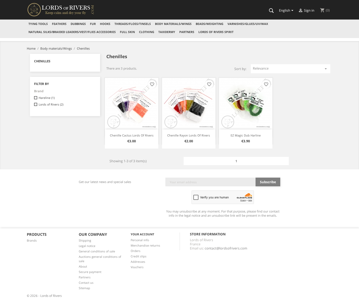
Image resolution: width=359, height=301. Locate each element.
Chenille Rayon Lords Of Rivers (188, 135)
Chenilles (42, 61)
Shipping (85, 240)
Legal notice (87, 246)
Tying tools (38, 24)
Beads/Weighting (209, 24)
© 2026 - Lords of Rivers (44, 296)
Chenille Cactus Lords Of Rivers (132, 135)
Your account (142, 234)
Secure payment (90, 272)
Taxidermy (166, 32)
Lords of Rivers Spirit (216, 32)
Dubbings (78, 24)
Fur (93, 24)
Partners (186, 32)
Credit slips (138, 256)
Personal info (140, 240)
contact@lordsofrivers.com (226, 248)
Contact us (86, 283)
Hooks (105, 24)
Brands (32, 240)
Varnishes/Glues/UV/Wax (247, 24)
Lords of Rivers (51, 104)
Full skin (127, 32)
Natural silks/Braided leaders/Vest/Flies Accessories (72, 32)
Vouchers (137, 267)
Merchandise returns (145, 245)
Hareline (47, 98)
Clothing (146, 32)
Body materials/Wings (173, 24)
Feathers (59, 24)
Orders (135, 251)
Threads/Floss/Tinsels (132, 24)
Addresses (138, 262)
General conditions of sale (97, 251)
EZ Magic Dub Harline (246, 135)
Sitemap (84, 288)
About (83, 266)
